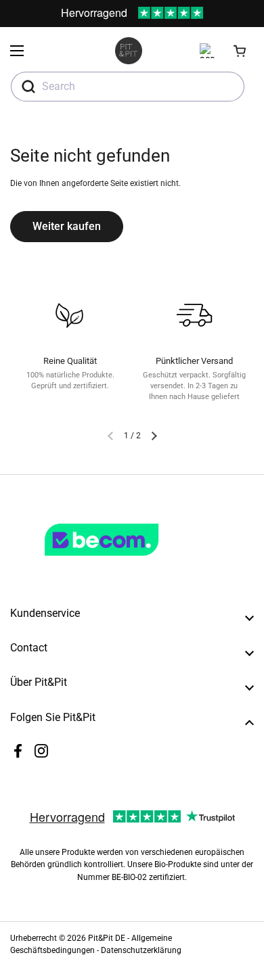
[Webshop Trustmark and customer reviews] (129, 561)
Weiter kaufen (66, 226)
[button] (240, 50)
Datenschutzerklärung (141, 950)
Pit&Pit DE (106, 938)
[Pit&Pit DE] (128, 50)
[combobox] (127, 86)
